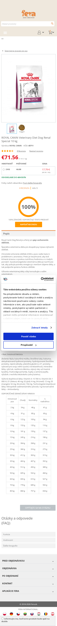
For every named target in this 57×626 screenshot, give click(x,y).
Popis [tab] (6, 233)
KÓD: (26, 145)
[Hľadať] (52, 23)
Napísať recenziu (36, 151)
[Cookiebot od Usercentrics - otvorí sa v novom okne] (41, 279)
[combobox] (27, 23)
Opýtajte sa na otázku (37, 507)
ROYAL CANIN (16, 145)
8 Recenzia (21, 151)
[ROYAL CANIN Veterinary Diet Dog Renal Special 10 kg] (28, 88)
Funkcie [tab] (6, 534)
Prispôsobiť (27, 345)
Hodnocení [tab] (8, 540)
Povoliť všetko (28, 336)
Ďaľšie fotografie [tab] (10, 545)
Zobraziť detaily (39, 327)
